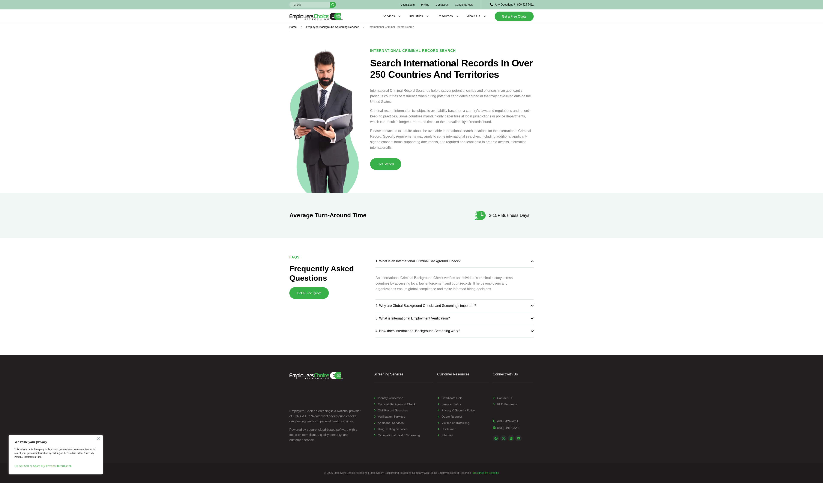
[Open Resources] (457, 16)
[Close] (98, 438)
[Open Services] (399, 16)
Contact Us (442, 4)
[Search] (333, 5)
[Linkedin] (511, 438)
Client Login (408, 4)
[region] (56, 454)
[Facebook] (496, 438)
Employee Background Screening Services (332, 26)
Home (293, 26)
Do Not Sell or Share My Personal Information (43, 466)
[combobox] (309, 5)
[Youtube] (518, 438)
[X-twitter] (503, 438)
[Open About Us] (484, 16)
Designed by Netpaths (486, 472)
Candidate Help (464, 4)
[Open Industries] (427, 16)
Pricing (425, 4)
